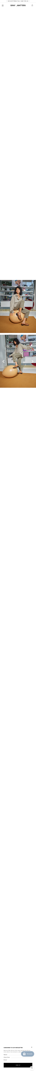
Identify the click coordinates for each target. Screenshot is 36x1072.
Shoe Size (7, 1057)
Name (5, 1054)
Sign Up (18, 1065)
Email (5, 1060)
